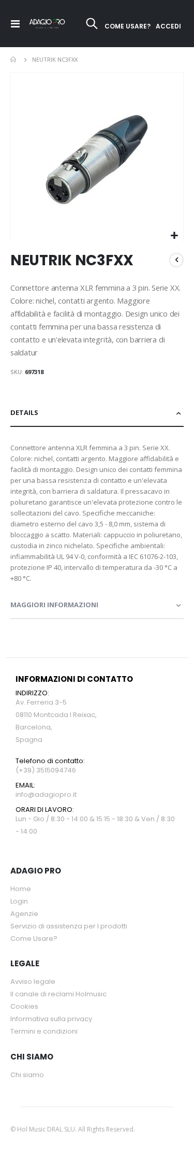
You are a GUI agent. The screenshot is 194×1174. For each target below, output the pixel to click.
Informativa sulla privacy (51, 1019)
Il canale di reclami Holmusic (58, 994)
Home (14, 59)
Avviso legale (32, 981)
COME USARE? (128, 26)
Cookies (24, 1006)
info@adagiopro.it (46, 794)
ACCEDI (168, 26)
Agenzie (24, 914)
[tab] (97, 413)
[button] (174, 236)
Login (19, 901)
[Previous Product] (176, 260)
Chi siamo (27, 1075)
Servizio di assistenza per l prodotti (68, 926)
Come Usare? (33, 938)
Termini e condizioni (44, 1031)
